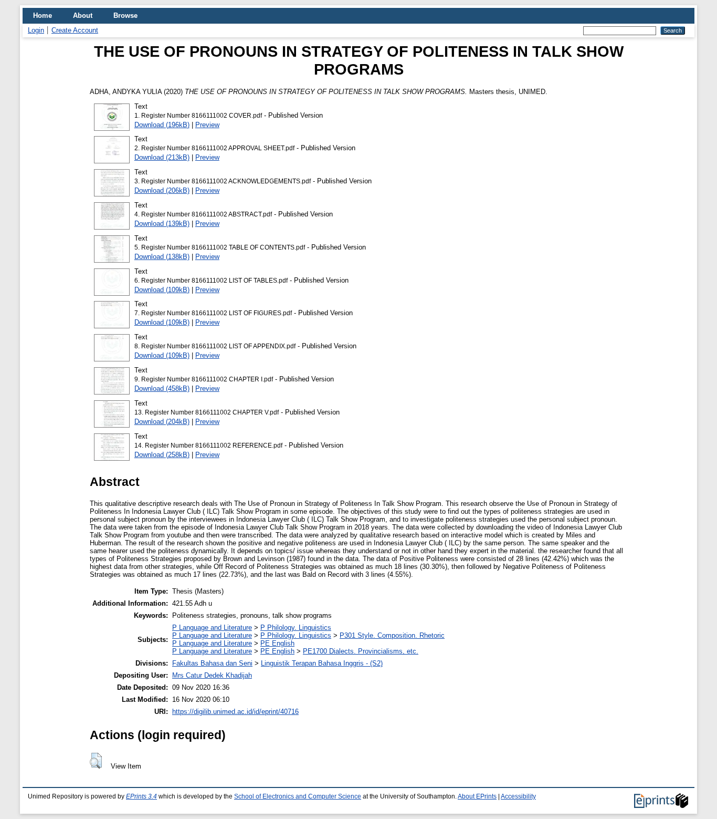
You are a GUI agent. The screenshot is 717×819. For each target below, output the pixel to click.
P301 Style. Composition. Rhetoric (392, 635)
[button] (96, 761)
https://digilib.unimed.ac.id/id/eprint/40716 (235, 712)
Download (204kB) (161, 422)
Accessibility (518, 796)
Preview (207, 125)
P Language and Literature (212, 627)
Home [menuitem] (42, 15)
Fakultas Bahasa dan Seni (212, 663)
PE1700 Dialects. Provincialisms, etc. (360, 651)
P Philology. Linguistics (295, 627)
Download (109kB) (161, 290)
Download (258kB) (161, 455)
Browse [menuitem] (125, 15)
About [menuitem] (82, 15)
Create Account (74, 30)
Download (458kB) (161, 388)
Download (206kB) (161, 190)
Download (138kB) (161, 257)
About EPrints (477, 796)
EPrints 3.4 (141, 796)
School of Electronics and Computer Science (297, 796)
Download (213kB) (161, 157)
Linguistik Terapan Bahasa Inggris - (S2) (322, 663)
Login (36, 30)
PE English (277, 643)
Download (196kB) (161, 125)
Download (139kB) (161, 223)
